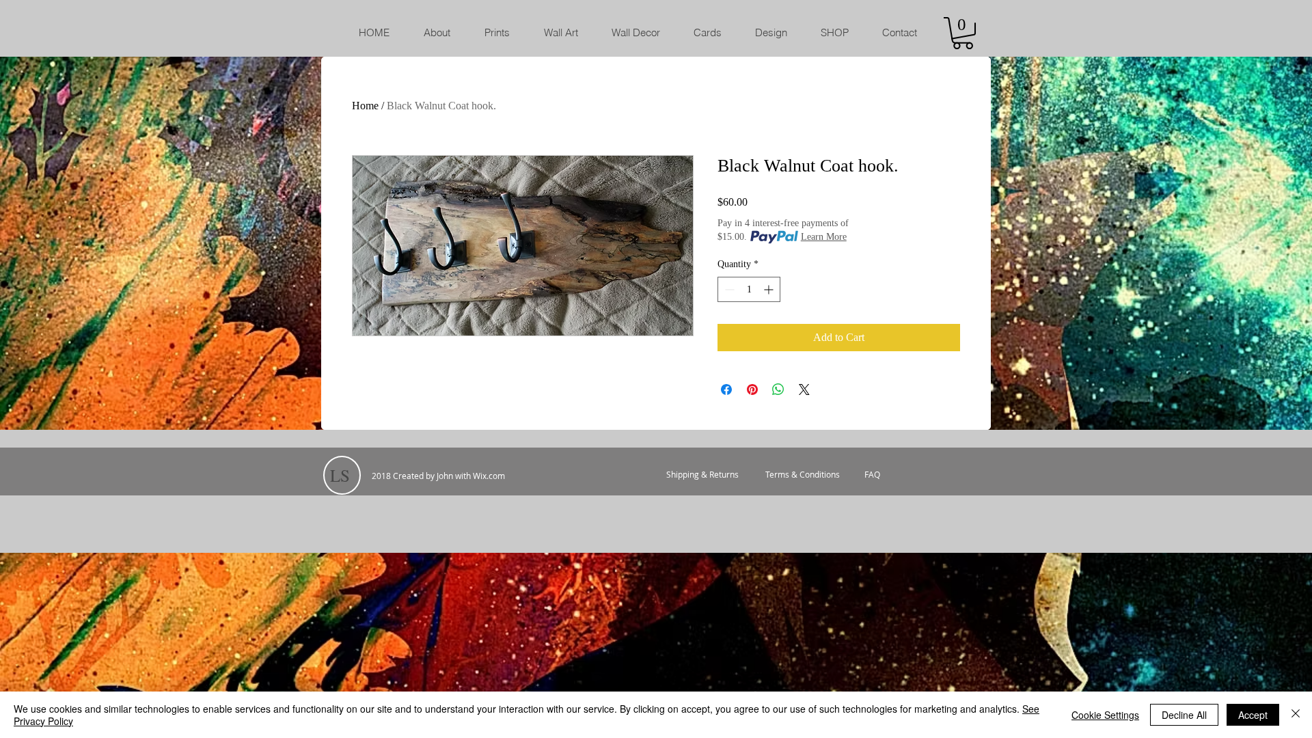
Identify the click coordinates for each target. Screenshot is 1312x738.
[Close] (1295, 714)
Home (365, 105)
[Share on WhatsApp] (778, 389)
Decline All (1184, 715)
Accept (1253, 715)
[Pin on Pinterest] (752, 389)
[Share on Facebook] (726, 389)
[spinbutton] (749, 289)
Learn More (824, 237)
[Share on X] (804, 389)
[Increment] (769, 289)
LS (340, 475)
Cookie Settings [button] (1105, 715)
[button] (963, 33)
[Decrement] (728, 289)
